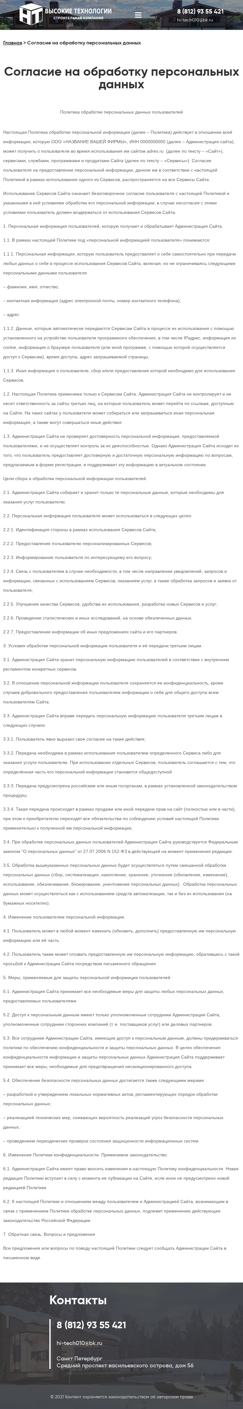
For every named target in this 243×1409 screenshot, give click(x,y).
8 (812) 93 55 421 (200, 11)
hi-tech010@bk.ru (195, 20)
